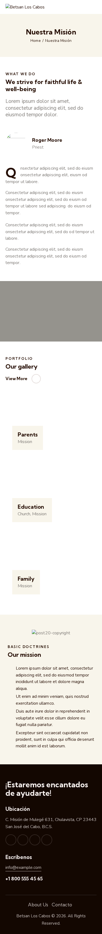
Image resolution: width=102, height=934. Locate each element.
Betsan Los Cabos (33, 916)
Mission (25, 442)
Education (31, 507)
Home (35, 40)
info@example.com (23, 867)
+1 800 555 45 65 (24, 878)
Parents (28, 434)
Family (26, 579)
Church (24, 514)
